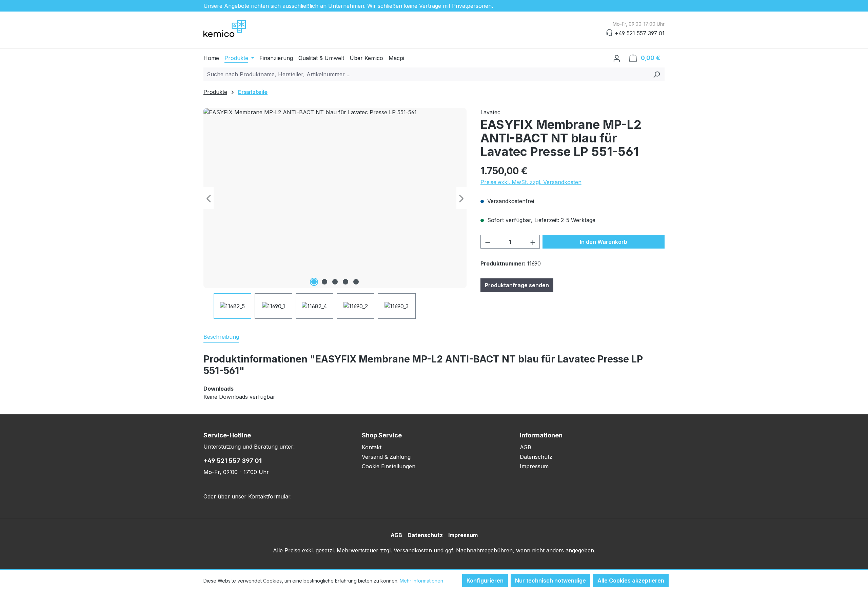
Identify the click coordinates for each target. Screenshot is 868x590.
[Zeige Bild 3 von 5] (335, 281)
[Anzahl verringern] (487, 242)
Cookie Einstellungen (388, 466)
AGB (525, 447)
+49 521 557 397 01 (232, 460)
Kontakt (371, 447)
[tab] (221, 337)
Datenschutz (536, 456)
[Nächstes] (461, 198)
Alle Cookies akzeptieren (630, 580)
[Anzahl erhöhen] (533, 242)
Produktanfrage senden (517, 285)
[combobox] (426, 74)
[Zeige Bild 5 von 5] (356, 281)
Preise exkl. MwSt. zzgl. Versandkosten (530, 182)
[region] (335, 213)
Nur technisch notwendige (550, 580)
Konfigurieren (485, 580)
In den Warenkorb (603, 241)
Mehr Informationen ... (424, 581)
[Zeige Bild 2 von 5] (324, 281)
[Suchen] (657, 74)
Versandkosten (413, 550)
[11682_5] (335, 198)
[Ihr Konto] (617, 58)
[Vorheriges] (208, 198)
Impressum (534, 466)
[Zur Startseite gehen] (237, 28)
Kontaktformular (269, 496)
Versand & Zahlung (386, 456)
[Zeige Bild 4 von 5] (345, 281)
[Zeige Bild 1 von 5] (314, 281)
